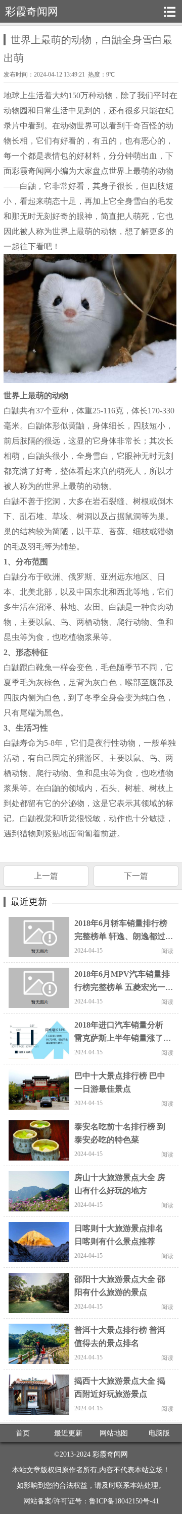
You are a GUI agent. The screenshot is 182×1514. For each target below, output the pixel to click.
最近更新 (68, 1433)
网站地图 (114, 1433)
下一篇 (136, 876)
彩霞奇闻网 (110, 1454)
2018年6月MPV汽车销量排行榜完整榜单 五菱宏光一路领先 (122, 987)
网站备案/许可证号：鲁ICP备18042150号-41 (91, 1501)
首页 (23, 1433)
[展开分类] (169, 11)
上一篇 (46, 876)
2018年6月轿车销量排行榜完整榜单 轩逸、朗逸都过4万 (121, 936)
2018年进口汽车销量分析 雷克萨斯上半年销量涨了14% (118, 1038)
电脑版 (159, 1433)
